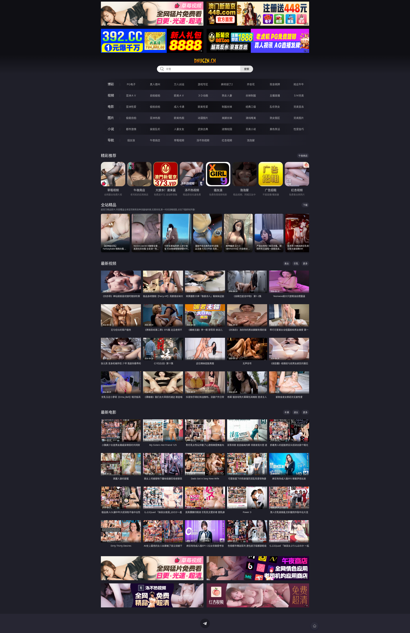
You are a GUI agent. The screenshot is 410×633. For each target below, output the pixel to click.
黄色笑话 (275, 129)
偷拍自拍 (155, 106)
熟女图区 (275, 118)
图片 (111, 118)
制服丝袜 (227, 106)
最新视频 (108, 263)
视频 (111, 95)
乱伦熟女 (275, 106)
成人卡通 (179, 106)
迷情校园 (227, 129)
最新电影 (108, 412)
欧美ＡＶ (179, 95)
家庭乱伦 (155, 129)
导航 (111, 140)
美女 (286, 263)
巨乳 (296, 263)
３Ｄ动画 (203, 95)
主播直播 (275, 95)
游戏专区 (203, 84)
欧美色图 (179, 118)
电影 (111, 106)
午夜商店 (155, 140)
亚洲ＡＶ (131, 95)
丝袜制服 (251, 95)
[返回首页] (314, 626)
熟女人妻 (227, 95)
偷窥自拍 (131, 118)
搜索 (246, 69)
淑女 (296, 412)
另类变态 (299, 106)
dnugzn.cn (205, 61)
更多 (305, 263)
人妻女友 (179, 129)
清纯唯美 (251, 118)
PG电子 (131, 84)
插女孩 (131, 140)
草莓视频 (179, 140)
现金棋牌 (275, 84)
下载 (305, 204)
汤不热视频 (203, 140)
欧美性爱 (203, 106)
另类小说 (251, 129)
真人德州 (155, 84)
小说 (111, 129)
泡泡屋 (251, 140)
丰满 (286, 412)
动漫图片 (203, 118)
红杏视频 (227, 140)
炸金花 (251, 84)
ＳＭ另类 (299, 95)
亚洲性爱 (131, 106)
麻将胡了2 (227, 84)
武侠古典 (203, 129)
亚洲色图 (155, 118)
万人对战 (179, 84)
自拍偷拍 (155, 95)
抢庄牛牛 (299, 84)
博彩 (111, 84)
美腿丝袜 (227, 118)
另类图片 (299, 118)
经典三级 (251, 106)
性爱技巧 (299, 129)
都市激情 (131, 129)
